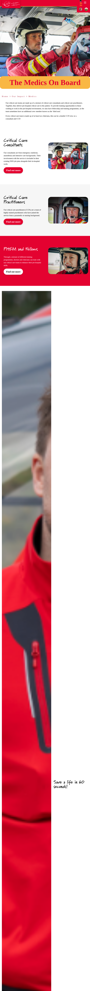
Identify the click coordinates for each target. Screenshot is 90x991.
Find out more (13, 170)
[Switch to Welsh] (86, 9)
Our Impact (18, 96)
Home (5, 96)
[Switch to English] (80, 9)
